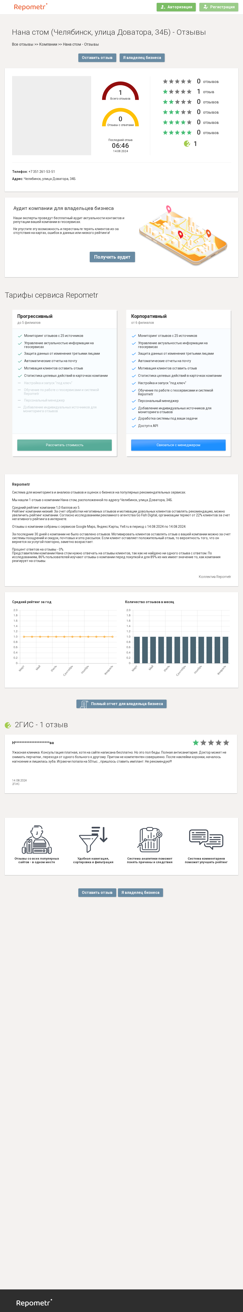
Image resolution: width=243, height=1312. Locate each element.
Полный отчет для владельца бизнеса (126, 704)
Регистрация (222, 7)
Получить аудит (112, 257)
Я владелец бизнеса (142, 57)
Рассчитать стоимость (65, 445)
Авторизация (180, 7)
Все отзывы (22, 44)
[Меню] (7, 7)
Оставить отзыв (97, 57)
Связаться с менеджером (178, 445)
